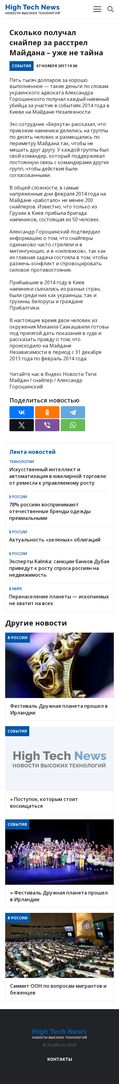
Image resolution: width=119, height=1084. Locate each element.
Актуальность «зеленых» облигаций (54, 539)
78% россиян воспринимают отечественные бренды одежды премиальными (50, 511)
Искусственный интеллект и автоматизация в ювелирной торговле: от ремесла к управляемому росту (58, 476)
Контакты (59, 1059)
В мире (15, 588)
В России (18, 496)
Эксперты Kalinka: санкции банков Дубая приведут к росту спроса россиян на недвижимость (59, 568)
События (21, 65)
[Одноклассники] (47, 412)
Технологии (21, 461)
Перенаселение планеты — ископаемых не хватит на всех (59, 600)
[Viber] (47, 425)
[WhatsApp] (73, 425)
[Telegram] (73, 412)
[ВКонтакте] (21, 412)
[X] (21, 425)
